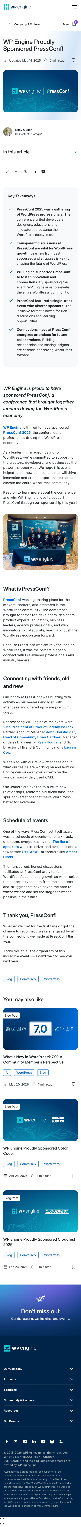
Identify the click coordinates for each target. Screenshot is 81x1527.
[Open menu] (74, 7)
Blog (9, 979)
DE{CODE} (31, 852)
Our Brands (11, 1421)
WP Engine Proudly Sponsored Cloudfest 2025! (39, 1242)
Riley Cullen (23, 130)
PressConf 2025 (17, 433)
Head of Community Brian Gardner (31, 737)
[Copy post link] (7, 171)
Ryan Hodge (47, 742)
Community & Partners (19, 1400)
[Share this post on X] (25, 171)
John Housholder (60, 732)
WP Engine (12, 427)
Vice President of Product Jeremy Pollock (38, 727)
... (4, 24)
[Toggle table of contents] (75, 152)
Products (10, 1379)
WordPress (52, 979)
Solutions (10, 1389)
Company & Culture (27, 24)
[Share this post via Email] (43, 171)
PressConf (12, 600)
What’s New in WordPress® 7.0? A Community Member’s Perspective (33, 1059)
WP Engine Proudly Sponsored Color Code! (35, 1151)
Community (28, 979)
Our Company (13, 1368)
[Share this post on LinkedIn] (34, 171)
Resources (11, 1410)
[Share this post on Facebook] (16, 171)
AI (7, 1072)
